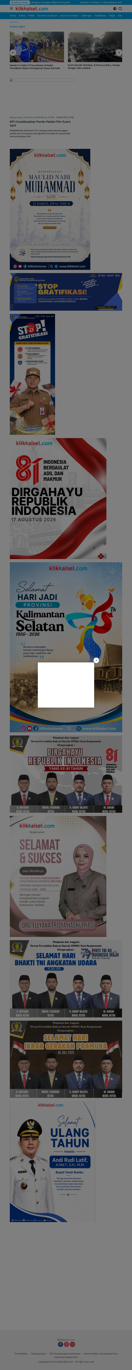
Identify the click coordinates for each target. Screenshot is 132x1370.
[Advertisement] (66, 685)
